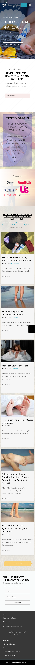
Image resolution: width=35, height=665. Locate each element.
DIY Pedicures (19, 223)
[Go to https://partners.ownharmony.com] (17, 655)
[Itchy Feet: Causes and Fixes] (17, 351)
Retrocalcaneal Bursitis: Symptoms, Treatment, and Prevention (14, 528)
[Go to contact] (17, 651)
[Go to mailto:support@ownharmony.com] (17, 626)
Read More (6, 276)
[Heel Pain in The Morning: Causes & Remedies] (17, 405)
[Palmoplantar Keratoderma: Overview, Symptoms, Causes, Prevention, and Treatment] (17, 460)
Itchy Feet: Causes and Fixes (15, 366)
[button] (13, 44)
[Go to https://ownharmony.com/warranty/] (17, 647)
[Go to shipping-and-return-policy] (17, 644)
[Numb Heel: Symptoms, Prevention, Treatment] (17, 297)
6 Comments (15, 263)
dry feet (26, 225)
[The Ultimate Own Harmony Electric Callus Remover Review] (17, 243)
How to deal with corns (16, 225)
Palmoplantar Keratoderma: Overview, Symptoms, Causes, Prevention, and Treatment (15, 477)
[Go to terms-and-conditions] (17, 618)
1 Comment (14, 317)
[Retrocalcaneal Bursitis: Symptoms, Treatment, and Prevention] (17, 512)
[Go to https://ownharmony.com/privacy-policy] (17, 621)
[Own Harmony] (10, 4)
